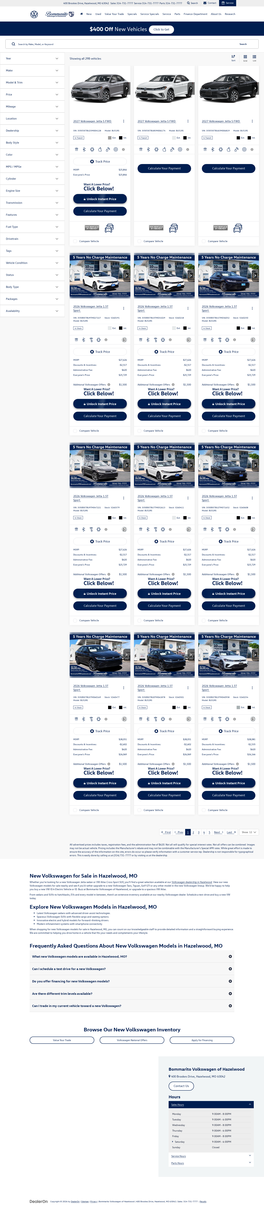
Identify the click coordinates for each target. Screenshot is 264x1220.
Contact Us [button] (181, 1086)
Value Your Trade (114, 14)
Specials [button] (132, 14)
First (167, 832)
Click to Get (161, 29)
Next (218, 832)
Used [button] (98, 14)
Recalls (203, 1201)
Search (243, 43)
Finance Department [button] (195, 14)
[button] (126, 88)
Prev (179, 832)
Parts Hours (177, 1163)
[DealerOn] (39, 1201)
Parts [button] (177, 14)
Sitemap (85, 1201)
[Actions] (124, 121)
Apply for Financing (202, 1040)
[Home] (81, 14)
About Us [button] (216, 14)
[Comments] (124, 339)
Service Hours (178, 1156)
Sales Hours (177, 1104)
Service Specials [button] (149, 14)
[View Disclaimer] (123, 149)
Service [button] (167, 14)
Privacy (93, 1201)
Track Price (102, 161)
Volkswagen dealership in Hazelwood (192, 882)
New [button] (89, 14)
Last (230, 832)
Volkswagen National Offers (132, 1040)
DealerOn (75, 1201)
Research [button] (230, 14)
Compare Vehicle (89, 241)
